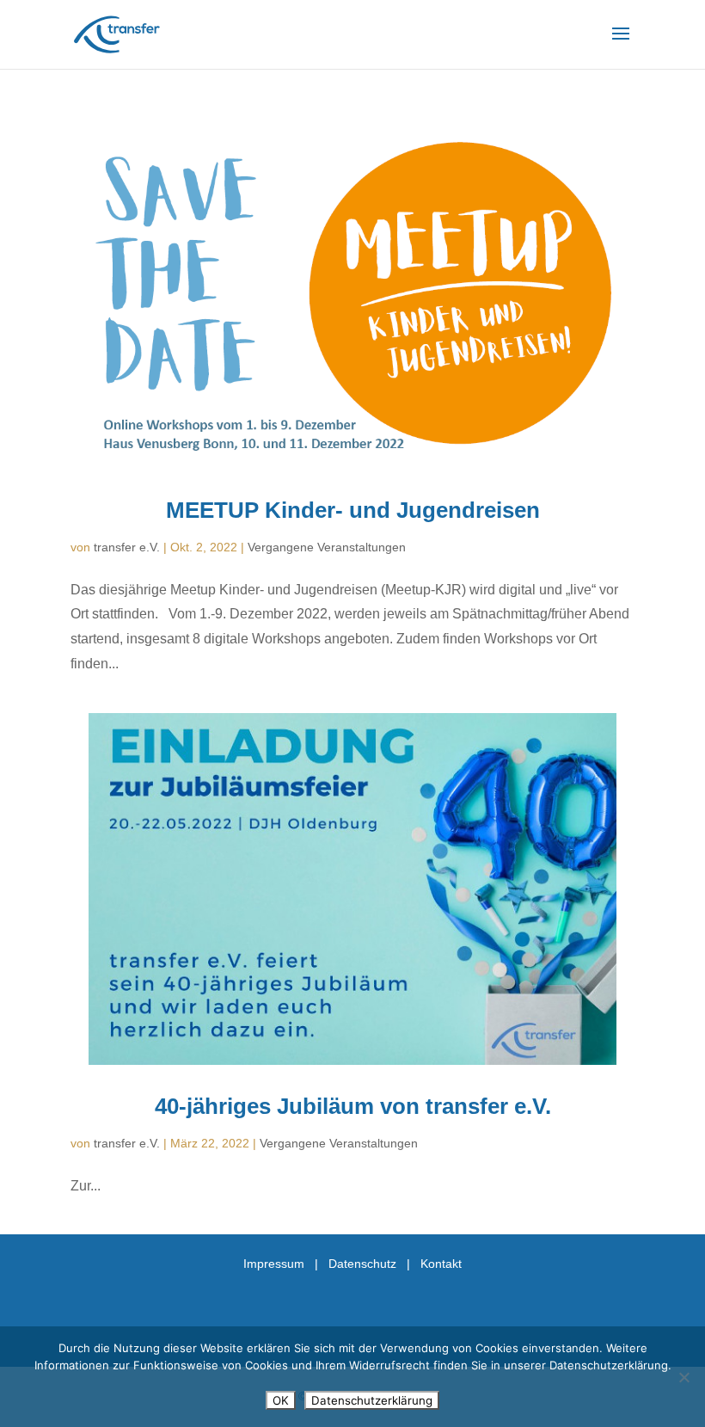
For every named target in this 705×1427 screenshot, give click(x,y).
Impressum (273, 1263)
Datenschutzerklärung (371, 1400)
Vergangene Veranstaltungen (327, 547)
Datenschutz (362, 1263)
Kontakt (441, 1263)
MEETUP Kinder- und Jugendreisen (353, 510)
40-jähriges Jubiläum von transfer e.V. (353, 1106)
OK (281, 1400)
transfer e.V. (127, 547)
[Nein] (683, 1377)
